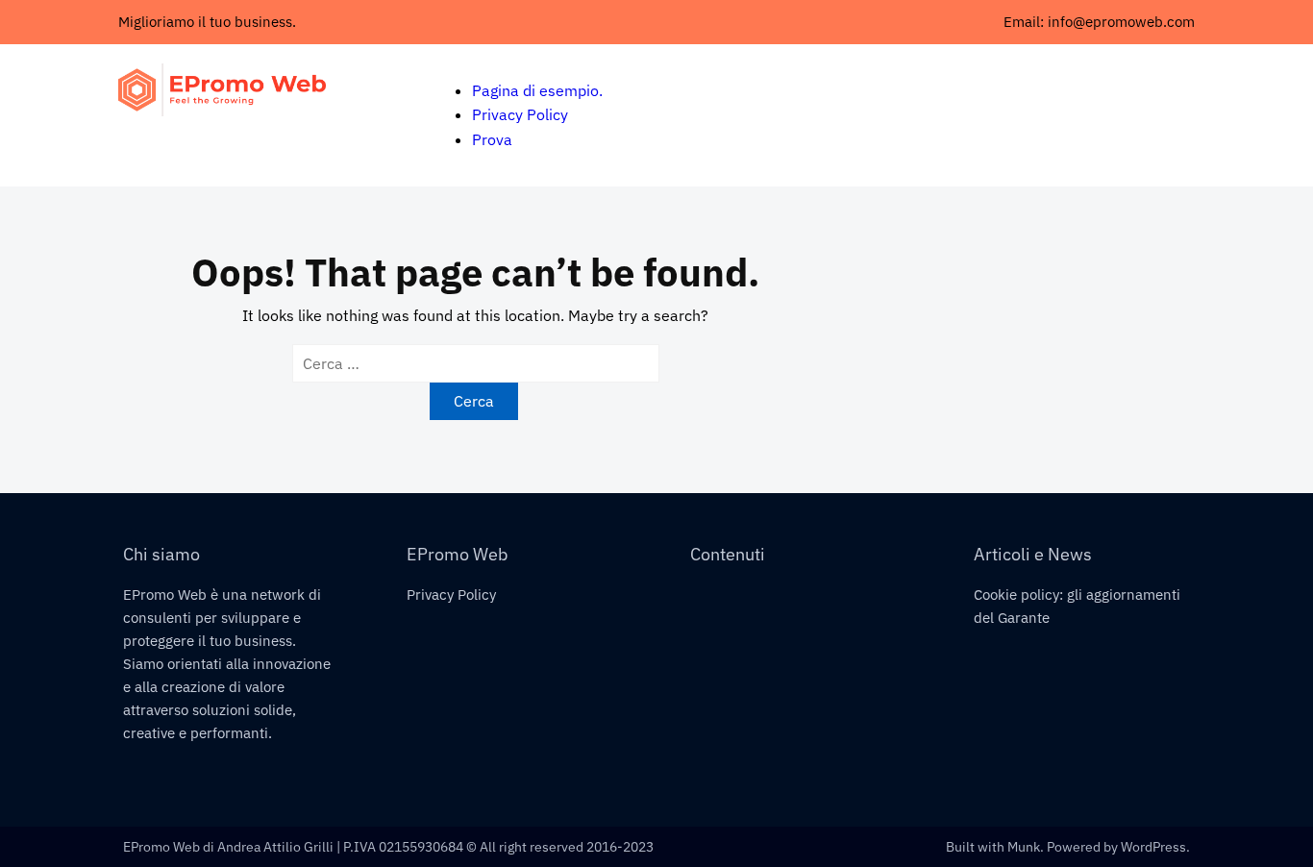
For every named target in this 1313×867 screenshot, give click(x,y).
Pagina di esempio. (537, 90)
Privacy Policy (520, 114)
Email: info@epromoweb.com (1099, 21)
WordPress (1153, 846)
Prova (492, 139)
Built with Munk (993, 846)
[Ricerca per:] (475, 363)
